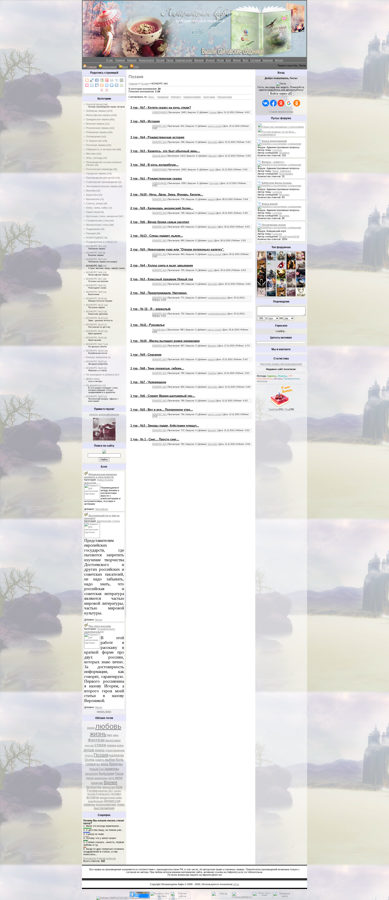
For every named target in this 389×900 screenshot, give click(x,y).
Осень (90, 759)
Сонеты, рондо (94, 203)
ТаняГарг (212, 373)
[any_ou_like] (300, 277)
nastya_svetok (215, 126)
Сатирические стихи (97, 220)
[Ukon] (271, 277)
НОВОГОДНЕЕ (94, 237)
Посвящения (93, 136)
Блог (228, 60)
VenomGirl (91, 773)
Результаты (90, 858)
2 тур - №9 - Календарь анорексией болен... (161, 208)
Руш (287, 409)
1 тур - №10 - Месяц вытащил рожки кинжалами (165, 341)
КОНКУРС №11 (94, 305)
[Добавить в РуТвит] (107, 85)
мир (109, 735)
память (99, 759)
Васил (98, 619)
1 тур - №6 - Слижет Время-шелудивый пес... (162, 396)
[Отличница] (271, 286)
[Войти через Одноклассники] (296, 103)
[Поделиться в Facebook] (97, 80)
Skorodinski (101, 509)
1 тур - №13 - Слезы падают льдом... (156, 235)
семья (91, 764)
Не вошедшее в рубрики (100, 374)
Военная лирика (95, 123)
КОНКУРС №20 (95, 361)
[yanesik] (261, 268)
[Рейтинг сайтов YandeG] (262, 898)
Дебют (89, 378)
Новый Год (96, 769)
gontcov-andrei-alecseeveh (104, 414)
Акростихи (92, 194)
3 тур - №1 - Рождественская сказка (156, 178)
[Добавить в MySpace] (97, 85)
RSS (135, 67)
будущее (106, 773)
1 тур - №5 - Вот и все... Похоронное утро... (161, 409)
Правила (120, 60)
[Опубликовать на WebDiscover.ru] (121, 85)
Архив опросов (107, 858)
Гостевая (255, 60)
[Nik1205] (261, 295)
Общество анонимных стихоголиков (283, 126)
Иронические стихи (97, 224)
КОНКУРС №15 (95, 331)
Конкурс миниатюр (96, 357)
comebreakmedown (217, 298)
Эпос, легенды (94, 158)
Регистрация (109, 67)
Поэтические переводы (99, 169)
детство (89, 745)
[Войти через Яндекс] (281, 103)
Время (110, 782)
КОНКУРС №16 (95, 337)
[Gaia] (291, 259)
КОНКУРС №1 (94, 246)
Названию (163, 96)
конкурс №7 (105, 790)
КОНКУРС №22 (95, 396)
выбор (110, 759)
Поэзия (160, 60)
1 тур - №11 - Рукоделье (147, 325)
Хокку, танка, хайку (97, 207)
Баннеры (268, 60)
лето (111, 778)
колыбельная (95, 801)
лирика (111, 745)
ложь (121, 804)
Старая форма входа (281, 111)
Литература (93, 787)
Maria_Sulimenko (281, 171)
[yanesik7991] (281, 295)
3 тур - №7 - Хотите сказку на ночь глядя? (160, 107)
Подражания (93, 229)
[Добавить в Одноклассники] (102, 85)
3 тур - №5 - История (145, 121)
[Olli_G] (281, 286)
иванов (211, 199)
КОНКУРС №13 (95, 318)
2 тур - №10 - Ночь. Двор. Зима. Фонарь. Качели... (166, 194)
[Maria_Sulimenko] (271, 259)
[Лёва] (261, 286)
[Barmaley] (291, 268)
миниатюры (101, 778)
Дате (151, 96)
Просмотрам (224, 96)
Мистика (91, 153)
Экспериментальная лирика (102, 186)
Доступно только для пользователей (281, 364)
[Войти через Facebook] (273, 103)
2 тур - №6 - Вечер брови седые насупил (159, 222)
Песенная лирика (96, 145)
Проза (169, 60)
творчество (108, 787)
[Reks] (281, 277)
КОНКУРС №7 (94, 278)
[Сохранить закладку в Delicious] (92, 80)
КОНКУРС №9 (94, 292)
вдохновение (106, 804)
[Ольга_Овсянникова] (300, 268)
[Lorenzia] (261, 259)
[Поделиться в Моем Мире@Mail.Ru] (121, 80)
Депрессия (112, 801)
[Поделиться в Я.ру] (107, 90)
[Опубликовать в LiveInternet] (111, 80)
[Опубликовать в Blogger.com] (87, 80)
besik (211, 169)
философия (113, 740)
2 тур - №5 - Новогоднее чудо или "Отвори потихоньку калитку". (177, 249)
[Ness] (300, 259)
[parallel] (300, 286)
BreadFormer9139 (289, 236)
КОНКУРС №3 (94, 252)
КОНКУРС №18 (95, 350)
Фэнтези (96, 740)
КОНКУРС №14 (95, 324)
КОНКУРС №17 (95, 344)
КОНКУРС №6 (94, 272)
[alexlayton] (291, 286)
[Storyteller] (281, 259)
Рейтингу (176, 96)
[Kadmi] (291, 295)
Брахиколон (93, 199)
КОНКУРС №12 (95, 311)
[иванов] (271, 268)
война (120, 745)
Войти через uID (281, 93)
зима (115, 735)
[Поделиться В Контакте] (116, 85)
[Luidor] (291, 277)
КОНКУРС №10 (95, 298)
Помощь (132, 60)
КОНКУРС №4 (94, 259)
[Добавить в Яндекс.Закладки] (102, 90)
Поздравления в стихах (99, 242)
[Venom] (271, 295)
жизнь (98, 734)
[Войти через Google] (288, 103)
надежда (116, 755)
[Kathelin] (261, 277)
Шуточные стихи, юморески (102, 216)
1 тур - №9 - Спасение (145, 354)
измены (89, 804)
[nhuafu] (281, 268)
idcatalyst (284, 152)
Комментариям (192, 96)
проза (90, 778)
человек (116, 793)
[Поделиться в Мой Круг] (92, 85)
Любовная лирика (96, 110)
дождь (100, 750)
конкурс (97, 783)
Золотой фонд (94, 104)
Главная (133, 83)
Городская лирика (96, 173)
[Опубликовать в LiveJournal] (116, 80)
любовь (108, 726)
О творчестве (94, 140)
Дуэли (220, 60)
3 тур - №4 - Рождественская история (157, 137)
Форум (237, 60)
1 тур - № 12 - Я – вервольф (150, 309)
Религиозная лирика (97, 128)
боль (120, 759)
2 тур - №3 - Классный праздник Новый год (161, 279)
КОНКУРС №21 (95, 368)
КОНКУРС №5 (94, 265)
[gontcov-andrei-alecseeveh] (104, 439)
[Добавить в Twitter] (111, 85)
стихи (100, 745)
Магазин (199, 60)
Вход (125, 67)
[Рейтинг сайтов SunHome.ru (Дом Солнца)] (180, 897)
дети (118, 778)
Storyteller (212, 142)
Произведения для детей (100, 177)
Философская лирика (98, 115)
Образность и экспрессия (101, 149)
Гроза (119, 773)
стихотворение (115, 750)
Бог (98, 764)
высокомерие (104, 808)
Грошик (212, 112)
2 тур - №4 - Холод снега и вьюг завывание (161, 265)
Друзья (279, 60)
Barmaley (212, 156)
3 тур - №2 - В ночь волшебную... (154, 164)
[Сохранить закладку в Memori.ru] (87, 85)
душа (89, 750)
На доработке (94, 385)
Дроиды (116, 764)
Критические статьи (108, 521)
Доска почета (146, 60)
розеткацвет (286, 173)
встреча (92, 797)
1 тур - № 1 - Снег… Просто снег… (154, 439)
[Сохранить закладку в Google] (102, 80)
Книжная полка (183, 60)
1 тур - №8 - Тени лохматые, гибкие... (157, 368)
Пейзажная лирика (96, 132)
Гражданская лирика (97, 119)
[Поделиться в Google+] (107, 80)
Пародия (91, 233)
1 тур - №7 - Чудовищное (148, 382)
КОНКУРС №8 (94, 285)
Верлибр (91, 190)
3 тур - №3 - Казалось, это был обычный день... (165, 151)
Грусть (89, 755)
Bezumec (284, 194)
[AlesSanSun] (300, 295)
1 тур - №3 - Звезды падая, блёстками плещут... (164, 425)
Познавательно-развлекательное (99, 630)
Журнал (210, 60)
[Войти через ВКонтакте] (265, 103)
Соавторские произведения (102, 182)
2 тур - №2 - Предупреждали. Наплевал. (158, 293)
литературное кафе (111, 797)
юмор (91, 728)
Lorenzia (277, 150)
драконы (111, 768)
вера (104, 764)
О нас (109, 60)
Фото (245, 60)
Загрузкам (209, 96)
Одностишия (93, 212)
